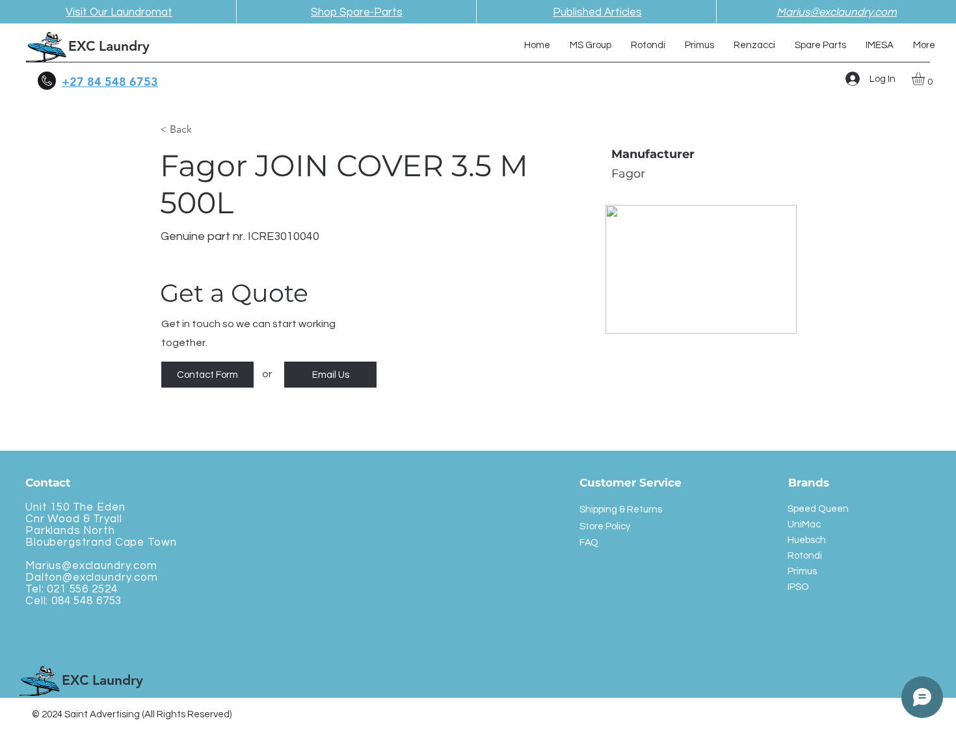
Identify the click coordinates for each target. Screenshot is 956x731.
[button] (926, 78)
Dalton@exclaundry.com (91, 577)
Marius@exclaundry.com (91, 566)
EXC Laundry (109, 46)
